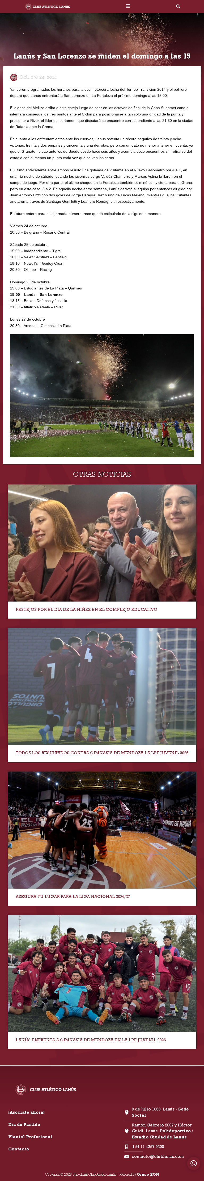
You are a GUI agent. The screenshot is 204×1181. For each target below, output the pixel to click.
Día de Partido (24, 1124)
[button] (178, 6)
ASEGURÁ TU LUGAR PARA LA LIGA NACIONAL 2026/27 (73, 896)
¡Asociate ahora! (26, 1112)
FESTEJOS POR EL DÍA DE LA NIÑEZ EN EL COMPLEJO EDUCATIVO (86, 609)
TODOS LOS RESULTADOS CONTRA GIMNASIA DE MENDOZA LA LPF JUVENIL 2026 (102, 752)
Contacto (18, 1148)
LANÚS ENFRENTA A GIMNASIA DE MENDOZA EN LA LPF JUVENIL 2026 (91, 1039)
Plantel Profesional (30, 1136)
